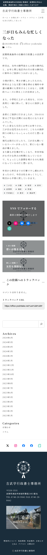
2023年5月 (7, 397)
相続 (19, 189)
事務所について (10, 541)
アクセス (22, 544)
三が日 (9, 185)
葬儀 (29, 189)
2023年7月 (7, 388)
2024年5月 (7, 342)
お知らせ (6, 427)
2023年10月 (8, 374)
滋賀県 (9, 189)
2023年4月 (7, 401)
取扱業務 (22, 541)
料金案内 (31, 541)
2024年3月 (7, 351)
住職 (19, 185)
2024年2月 (7, 356)
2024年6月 (7, 337)
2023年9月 (7, 379)
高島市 (32, 193)
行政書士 (10, 193)
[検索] (41, 324)
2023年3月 (7, 406)
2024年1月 (7, 360)
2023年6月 (7, 392)
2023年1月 (7, 415)
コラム (9, 47)
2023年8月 (7, 383)
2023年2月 (7, 411)
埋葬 (29, 185)
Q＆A (14, 544)
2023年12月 (8, 365)
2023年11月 (8, 369)
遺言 (21, 193)
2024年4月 (7, 346)
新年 (39, 185)
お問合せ (31, 544)
